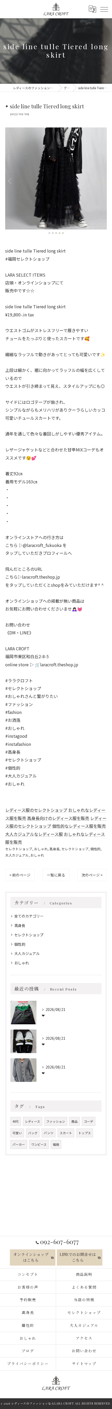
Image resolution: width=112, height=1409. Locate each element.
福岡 (56, 1144)
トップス (84, 1133)
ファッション (55, 1121)
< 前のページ (19, 874)
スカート (66, 1133)
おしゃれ (41, 848)
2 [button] (53, 233)
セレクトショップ (18, 848)
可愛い (17, 1133)
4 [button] (59, 233)
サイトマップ (84, 1363)
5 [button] (63, 233)
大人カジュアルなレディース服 (34, 834)
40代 (16, 1121)
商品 (74, 1121)
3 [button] (56, 233)
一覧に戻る (56, 874)
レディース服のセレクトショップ (36, 810)
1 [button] (49, 233)
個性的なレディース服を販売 (79, 826)
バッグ (33, 1133)
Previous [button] (10, 181)
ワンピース (39, 1144)
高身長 (54, 848)
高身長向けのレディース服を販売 (58, 818)
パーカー (19, 1144)
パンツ (48, 1133)
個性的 (95, 848)
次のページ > (92, 874)
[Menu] (104, 9)
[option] (56, 178)
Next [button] (101, 181)
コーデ (88, 1121)
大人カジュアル (17, 855)
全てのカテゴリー (28, 916)
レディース (32, 1121)
